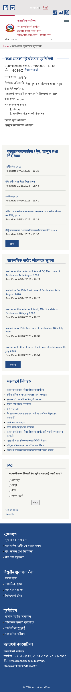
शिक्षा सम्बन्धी (31, 69)
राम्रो (14, 485)
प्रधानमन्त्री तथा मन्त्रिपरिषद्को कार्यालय (25, 389)
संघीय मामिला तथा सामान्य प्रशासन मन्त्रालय (27, 394)
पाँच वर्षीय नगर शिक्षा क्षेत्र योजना (20, 181)
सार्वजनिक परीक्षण (15, 634)
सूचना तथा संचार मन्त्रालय (19, 404)
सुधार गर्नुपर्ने (17, 495)
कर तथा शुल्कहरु (14, 557)
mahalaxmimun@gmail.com (20, 665)
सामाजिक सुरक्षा (13, 584)
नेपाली (45, 7)
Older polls (11, 509)
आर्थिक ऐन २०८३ (13, 166)
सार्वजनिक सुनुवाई (15, 628)
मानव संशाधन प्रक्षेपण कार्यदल (20, 427)
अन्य (12, 243)
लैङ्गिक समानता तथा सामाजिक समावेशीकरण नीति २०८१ (31, 230)
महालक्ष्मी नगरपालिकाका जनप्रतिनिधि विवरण (27, 440)
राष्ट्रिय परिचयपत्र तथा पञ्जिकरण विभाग (25, 445)
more (13, 364)
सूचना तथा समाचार (16, 540)
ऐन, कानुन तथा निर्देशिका (19, 551)
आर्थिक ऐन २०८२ (13, 196)
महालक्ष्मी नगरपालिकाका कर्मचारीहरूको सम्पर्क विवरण (30, 450)
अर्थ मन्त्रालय (13, 408)
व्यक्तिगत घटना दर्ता (16, 422)
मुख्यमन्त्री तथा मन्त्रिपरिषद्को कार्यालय (24, 399)
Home (5, 46)
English (34, 7)
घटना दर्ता (11, 578)
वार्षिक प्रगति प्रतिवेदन (18, 616)
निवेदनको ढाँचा (13, 595)
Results (9, 514)
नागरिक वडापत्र (14, 589)
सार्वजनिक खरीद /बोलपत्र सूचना (23, 545)
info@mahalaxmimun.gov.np (27, 660)
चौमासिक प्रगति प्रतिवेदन (19, 622)
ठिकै (14, 490)
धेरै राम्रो (16, 480)
